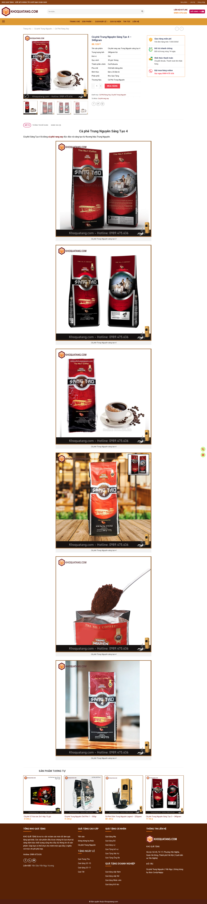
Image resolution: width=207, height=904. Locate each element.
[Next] (84, 66)
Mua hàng (112, 86)
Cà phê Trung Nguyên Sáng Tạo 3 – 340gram (163, 817)
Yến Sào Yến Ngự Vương (43, 865)
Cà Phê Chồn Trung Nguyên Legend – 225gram (123, 817)
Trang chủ (75, 22)
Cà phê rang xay (103, 98)
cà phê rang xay (55, 137)
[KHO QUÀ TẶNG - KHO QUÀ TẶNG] (20, 11)
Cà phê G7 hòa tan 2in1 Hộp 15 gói (37, 817)
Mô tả (27, 125)
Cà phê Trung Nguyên (43, 29)
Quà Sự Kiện (115, 22)
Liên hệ (192, 2)
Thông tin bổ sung (40, 125)
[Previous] (27, 66)
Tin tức (126, 22)
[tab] (27, 125)
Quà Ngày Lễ (100, 22)
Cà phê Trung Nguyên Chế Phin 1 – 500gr (80, 817)
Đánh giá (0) (56, 125)
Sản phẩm (184, 2)
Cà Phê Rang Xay (62, 29)
